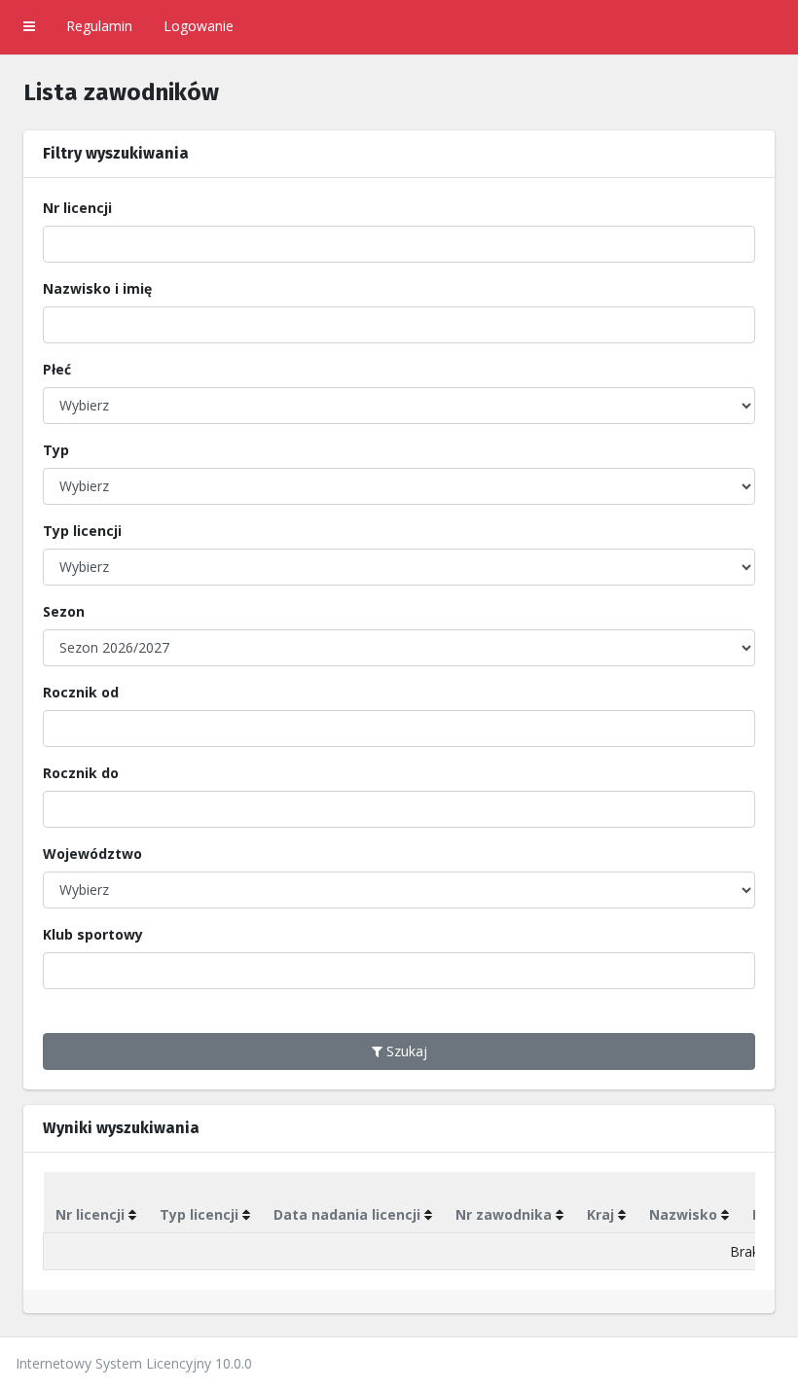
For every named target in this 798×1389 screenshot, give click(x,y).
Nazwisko (683, 1214)
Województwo (92, 853)
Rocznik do (81, 773)
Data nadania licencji (346, 1214)
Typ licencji (82, 530)
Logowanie (198, 26)
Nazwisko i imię (97, 288)
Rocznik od (81, 692)
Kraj (600, 1214)
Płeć (57, 369)
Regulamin (99, 26)
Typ (56, 450)
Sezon (64, 611)
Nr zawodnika (503, 1214)
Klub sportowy (93, 934)
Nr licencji (77, 207)
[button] (29, 27)
